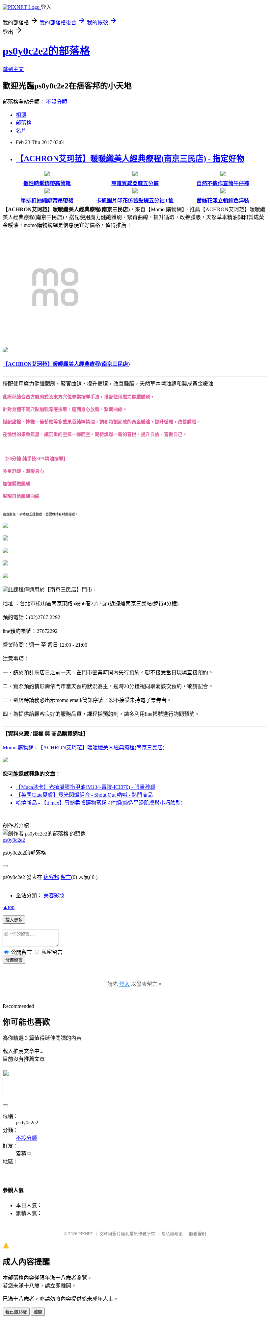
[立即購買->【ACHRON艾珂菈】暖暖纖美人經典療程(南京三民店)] (55, 338)
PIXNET (85, 1233)
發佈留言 (13, 960)
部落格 (24, 123)
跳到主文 (13, 69)
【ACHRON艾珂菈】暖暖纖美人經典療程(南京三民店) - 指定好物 (130, 158)
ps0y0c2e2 (14, 840)
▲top (8, 907)
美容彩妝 (54, 895)
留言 (66, 877)
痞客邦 (51, 877)
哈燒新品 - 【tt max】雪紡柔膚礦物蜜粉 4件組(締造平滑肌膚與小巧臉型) (99, 803)
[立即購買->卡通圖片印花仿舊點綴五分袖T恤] (135, 191)
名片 (21, 131)
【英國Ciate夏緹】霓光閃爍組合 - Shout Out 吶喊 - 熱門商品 (84, 795)
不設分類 (56, 102)
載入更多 (13, 919)
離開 (38, 1312)
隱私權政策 (172, 1233)
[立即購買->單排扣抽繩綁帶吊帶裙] (47, 191)
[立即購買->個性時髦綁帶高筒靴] (47, 174)
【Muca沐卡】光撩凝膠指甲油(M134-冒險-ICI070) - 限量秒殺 (85, 787)
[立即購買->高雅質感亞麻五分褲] (135, 174)
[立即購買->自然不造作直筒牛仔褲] (223, 174)
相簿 (21, 115)
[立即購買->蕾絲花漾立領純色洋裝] (223, 191)
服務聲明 (197, 1233)
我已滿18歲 (16, 1312)
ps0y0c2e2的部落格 (46, 51)
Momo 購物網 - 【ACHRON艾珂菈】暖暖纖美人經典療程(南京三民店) (83, 747)
